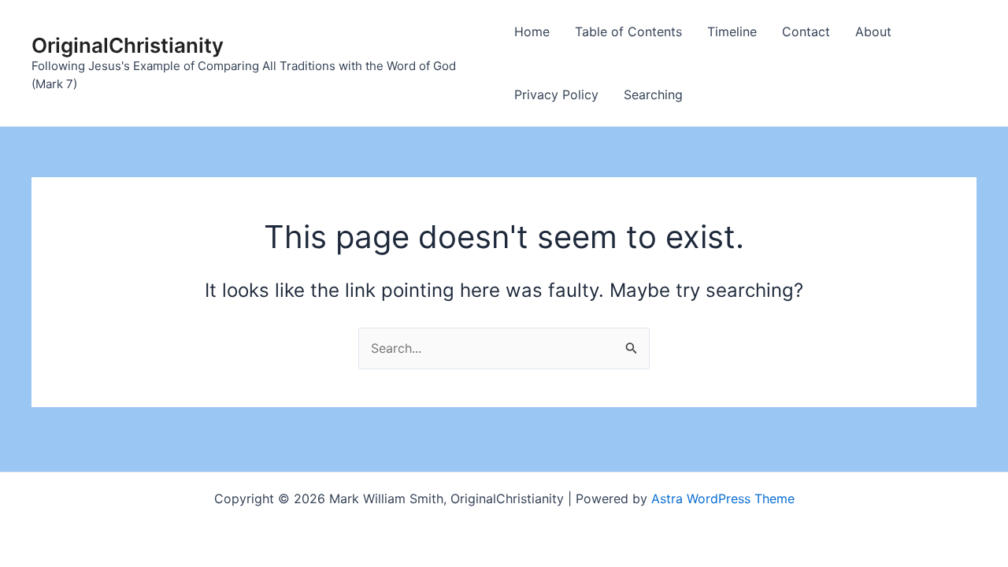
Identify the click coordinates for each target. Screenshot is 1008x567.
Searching (653, 94)
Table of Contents (628, 31)
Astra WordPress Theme (723, 498)
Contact (806, 31)
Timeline (732, 31)
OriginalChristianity (128, 45)
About (873, 31)
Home (532, 31)
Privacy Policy (556, 94)
